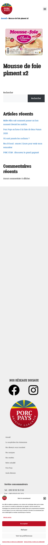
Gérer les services (7, 517)
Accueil (4, 18)
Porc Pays (9, 468)
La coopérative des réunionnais (16, 442)
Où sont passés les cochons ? (16, 138)
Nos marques (10, 452)
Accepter (24, 524)
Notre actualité (10, 463)
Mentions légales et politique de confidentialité (12, 542)
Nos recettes (10, 457)
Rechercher (8, 92)
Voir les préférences (24, 536)
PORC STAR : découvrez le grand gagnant (21, 152)
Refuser (24, 530)
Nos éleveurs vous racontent (15, 447)
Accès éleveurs (11, 473)
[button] (45, 498)
